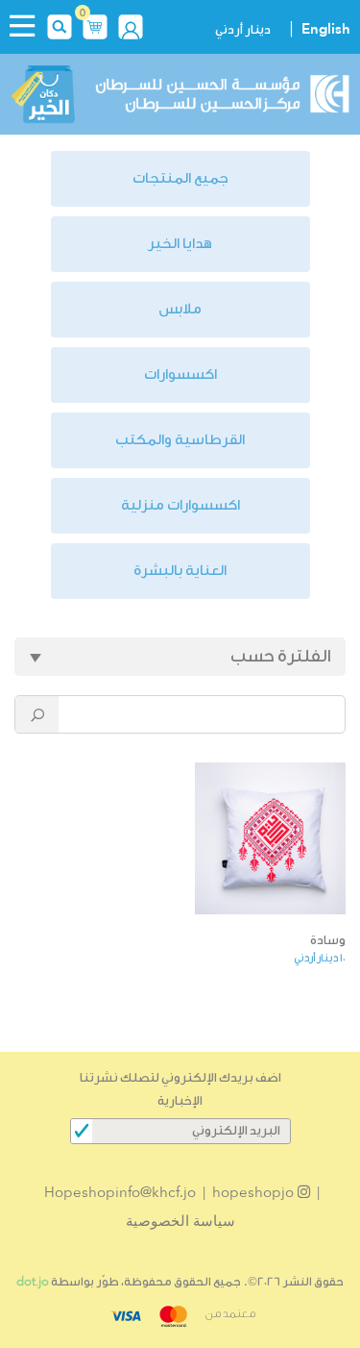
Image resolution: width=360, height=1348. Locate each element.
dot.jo (32, 1281)
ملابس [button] (180, 309)
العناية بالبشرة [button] (180, 570)
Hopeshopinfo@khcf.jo (120, 1192)
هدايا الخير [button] (180, 244)
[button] (95, 24)
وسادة (328, 940)
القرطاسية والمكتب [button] (180, 440)
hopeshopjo (255, 1192)
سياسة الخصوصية (180, 1221)
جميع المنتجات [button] (180, 178)
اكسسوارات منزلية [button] (180, 505)
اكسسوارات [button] (180, 374)
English (325, 28)
